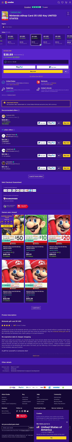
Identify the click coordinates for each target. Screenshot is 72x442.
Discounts (24, 403)
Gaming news (57, 397)
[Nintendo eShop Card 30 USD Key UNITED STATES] (13, 272)
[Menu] (2, 2)
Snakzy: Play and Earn (59, 403)
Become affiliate (58, 401)
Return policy (40, 403)
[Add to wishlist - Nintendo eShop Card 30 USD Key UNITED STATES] (21, 262)
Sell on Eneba (5, 411)
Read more (36, 355)
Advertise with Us (6, 413)
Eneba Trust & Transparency (9, 403)
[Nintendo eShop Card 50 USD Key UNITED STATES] (13, 256)
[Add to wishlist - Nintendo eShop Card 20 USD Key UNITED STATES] (67, 217)
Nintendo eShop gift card (60, 331)
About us (4, 397)
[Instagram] (22, 411)
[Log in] (70, 2)
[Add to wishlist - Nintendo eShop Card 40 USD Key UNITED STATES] (44, 262)
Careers (4, 401)
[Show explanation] (17, 136)
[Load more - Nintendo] (38, 82)
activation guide (49, 84)
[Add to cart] (66, 71)
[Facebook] (17, 411)
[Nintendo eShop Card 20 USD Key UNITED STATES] (59, 227)
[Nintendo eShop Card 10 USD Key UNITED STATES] (36, 227)
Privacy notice (25, 430)
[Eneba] (9, 2)
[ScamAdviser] (11, 198)
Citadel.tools (9, 149)
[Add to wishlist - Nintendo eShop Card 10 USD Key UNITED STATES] (44, 217)
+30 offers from (36, 76)
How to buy (25, 397)
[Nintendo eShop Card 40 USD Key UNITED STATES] (36, 272)
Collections (25, 399)
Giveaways (57, 399)
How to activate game (42, 399)
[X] (20, 411)
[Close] (67, 422)
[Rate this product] (7, 325)
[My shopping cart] (66, 2)
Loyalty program (26, 401)
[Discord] (25, 411)
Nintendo (54, 83)
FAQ (38, 397)
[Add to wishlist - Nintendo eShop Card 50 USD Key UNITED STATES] (21, 217)
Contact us (4, 399)
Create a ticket (40, 401)
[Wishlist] (62, 2)
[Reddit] (27, 411)
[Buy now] (19, 67)
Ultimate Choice (10, 134)
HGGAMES (9, 162)
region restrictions (14, 84)
